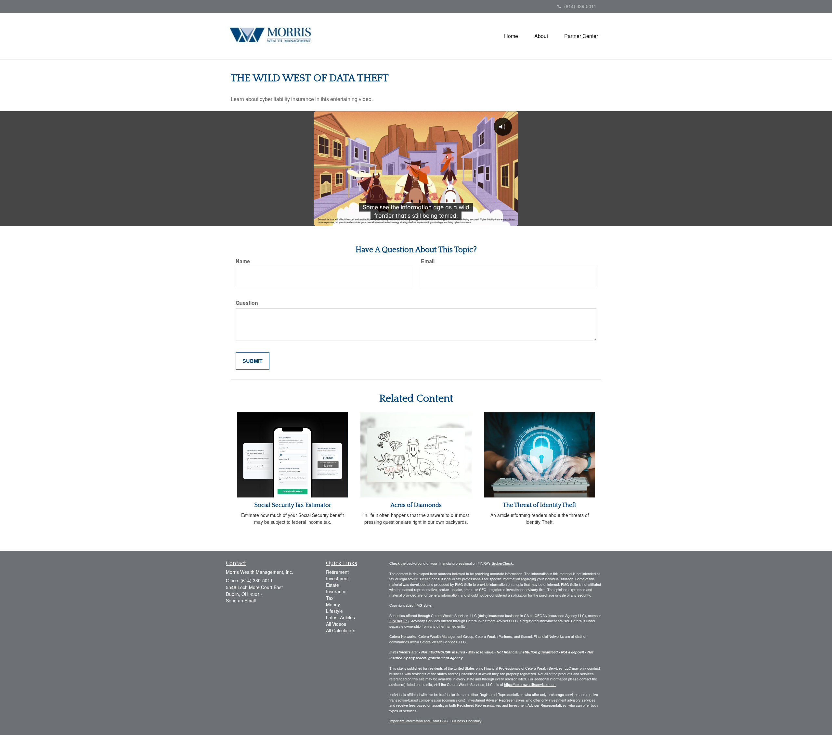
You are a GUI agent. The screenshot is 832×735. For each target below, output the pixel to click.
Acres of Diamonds (416, 505)
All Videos (336, 624)
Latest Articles (340, 617)
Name (243, 261)
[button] (541, 36)
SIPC (405, 620)
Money (333, 604)
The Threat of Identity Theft (539, 505)
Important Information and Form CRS (418, 720)
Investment (337, 578)
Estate (332, 585)
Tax (329, 598)
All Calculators (340, 630)
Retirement (337, 572)
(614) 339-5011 (580, 6)
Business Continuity (466, 720)
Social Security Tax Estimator (292, 505)
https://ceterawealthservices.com (530, 684)
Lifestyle (334, 611)
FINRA (394, 620)
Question (247, 302)
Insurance (336, 591)
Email (428, 261)
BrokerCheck (502, 563)
